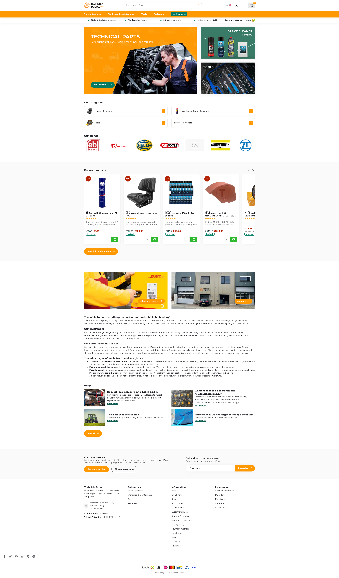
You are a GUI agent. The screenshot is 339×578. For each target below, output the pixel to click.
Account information (224, 491)
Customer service (233, 20)
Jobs (173, 537)
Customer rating (207, 20)
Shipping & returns (124, 469)
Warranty (175, 541)
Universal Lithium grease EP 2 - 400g (101, 214)
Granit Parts (176, 495)
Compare (219, 503)
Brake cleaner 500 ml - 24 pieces (179, 214)
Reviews (175, 546)
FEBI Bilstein (177, 503)
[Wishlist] (243, 5)
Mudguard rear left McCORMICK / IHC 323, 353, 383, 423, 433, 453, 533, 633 (220, 214)
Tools (144, 14)
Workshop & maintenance (121, 14)
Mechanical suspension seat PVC (142, 214)
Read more (112, 403)
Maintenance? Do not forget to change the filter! (224, 414)
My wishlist (220, 499)
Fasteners (159, 14)
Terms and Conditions (181, 520)
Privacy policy (177, 524)
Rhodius (175, 499)
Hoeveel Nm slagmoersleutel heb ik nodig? (132, 392)
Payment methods (180, 529)
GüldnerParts (177, 507)
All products (220, 507)
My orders (219, 495)
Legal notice (177, 533)
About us (175, 491)
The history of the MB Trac (123, 414)
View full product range (99, 251)
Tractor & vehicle (92, 14)
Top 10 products (179, 14)
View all (91, 433)
